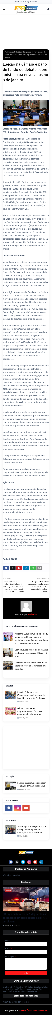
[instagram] (17, 808)
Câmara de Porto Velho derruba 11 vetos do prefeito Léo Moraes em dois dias (31, 665)
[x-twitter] (17, 862)
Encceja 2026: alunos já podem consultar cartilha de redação (31, 784)
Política (19, 52)
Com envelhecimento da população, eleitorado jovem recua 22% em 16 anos (32, 653)
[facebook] (8, 808)
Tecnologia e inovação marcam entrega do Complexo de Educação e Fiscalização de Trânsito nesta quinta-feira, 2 (31, 829)
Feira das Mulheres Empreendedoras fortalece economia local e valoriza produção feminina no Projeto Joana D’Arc (31, 711)
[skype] (23, 862)
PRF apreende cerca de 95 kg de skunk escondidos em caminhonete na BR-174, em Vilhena (25, 918)
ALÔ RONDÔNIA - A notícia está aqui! (33, 1010)
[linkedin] (41, 862)
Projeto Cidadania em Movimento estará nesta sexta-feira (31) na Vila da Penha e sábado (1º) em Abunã (31, 695)
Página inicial (10, 52)
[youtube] (26, 808)
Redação (32, 614)
